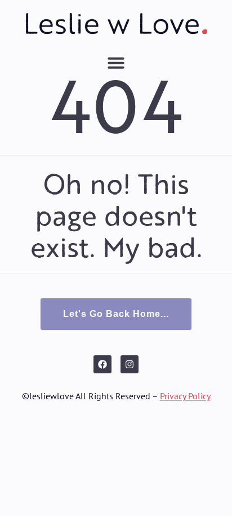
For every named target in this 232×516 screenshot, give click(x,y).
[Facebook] (102, 364)
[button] (116, 62)
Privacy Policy (185, 396)
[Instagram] (130, 364)
